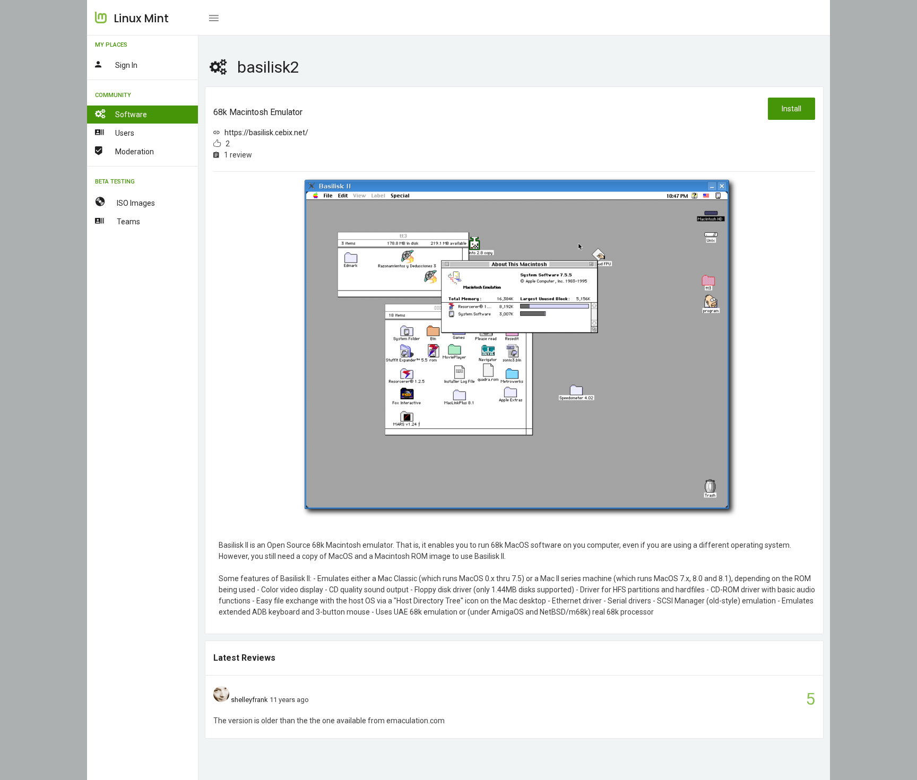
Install (791, 108)
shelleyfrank (249, 700)
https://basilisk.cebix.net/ (266, 132)
